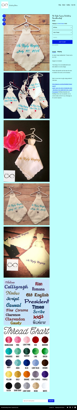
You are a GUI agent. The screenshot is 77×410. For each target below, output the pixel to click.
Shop (60, 5)
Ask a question (55, 45)
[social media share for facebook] (4, 16)
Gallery (68, 5)
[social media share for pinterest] (4, 24)
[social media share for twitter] (4, 20)
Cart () (73, 5)
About (63, 5)
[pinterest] (72, 407)
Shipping (59, 51)
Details (54, 51)
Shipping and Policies (59, 407)
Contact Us (51, 407)
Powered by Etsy (14, 407)
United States (61, 23)
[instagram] (70, 407)
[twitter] (67, 407)
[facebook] (75, 407)
